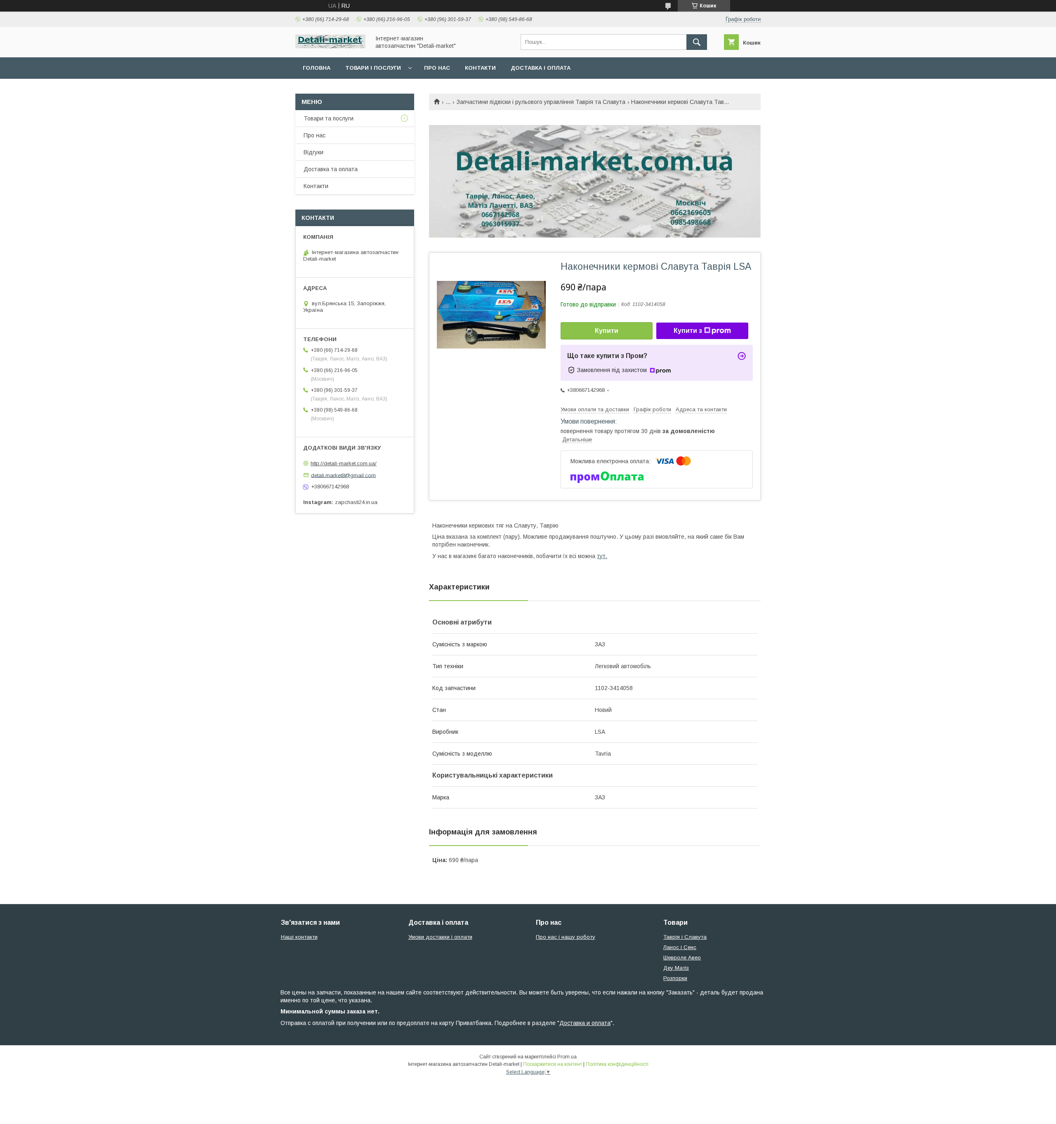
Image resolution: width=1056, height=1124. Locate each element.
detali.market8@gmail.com (343, 475)
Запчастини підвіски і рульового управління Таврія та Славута (541, 102)
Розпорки (675, 978)
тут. (602, 556)
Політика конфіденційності (617, 1064)
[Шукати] (696, 42)
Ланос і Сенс (679, 947)
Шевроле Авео (682, 957)
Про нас (437, 68)
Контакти (480, 68)
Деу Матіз (676, 968)
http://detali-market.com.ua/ (344, 463)
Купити (606, 330)
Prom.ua (567, 1057)
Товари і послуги (373, 68)
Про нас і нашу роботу (565, 937)
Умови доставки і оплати (440, 937)
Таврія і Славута (685, 937)
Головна (316, 68)
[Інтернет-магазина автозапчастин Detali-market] (330, 46)
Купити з (688, 330)
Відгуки (313, 152)
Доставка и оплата (584, 1023)
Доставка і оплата (540, 68)
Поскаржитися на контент (552, 1064)
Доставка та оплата (331, 169)
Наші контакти (299, 937)
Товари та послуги (329, 118)
